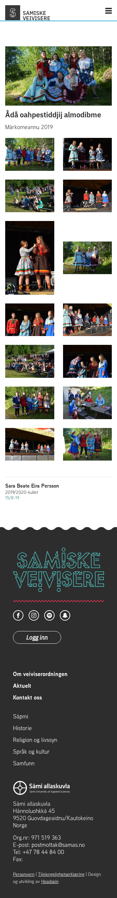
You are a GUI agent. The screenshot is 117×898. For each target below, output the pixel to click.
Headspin (49, 881)
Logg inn (37, 637)
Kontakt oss (27, 697)
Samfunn (23, 763)
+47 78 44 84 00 (43, 852)
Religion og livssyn (35, 739)
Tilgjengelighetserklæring (61, 874)
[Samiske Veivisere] (12, 12)
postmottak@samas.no (58, 845)
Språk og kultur (31, 751)
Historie (22, 728)
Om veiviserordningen (40, 674)
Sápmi (20, 716)
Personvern (23, 874)
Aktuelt (22, 685)
